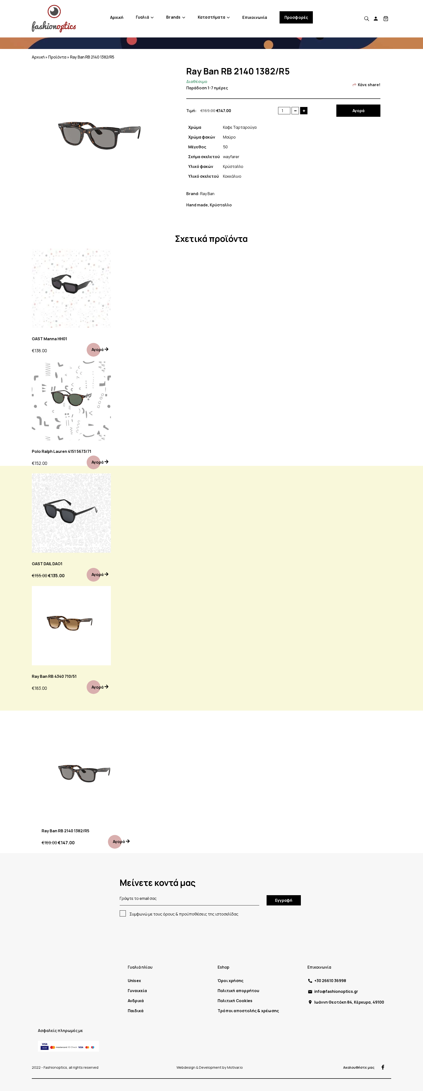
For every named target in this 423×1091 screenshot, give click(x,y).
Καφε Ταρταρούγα (240, 127)
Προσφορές (296, 17)
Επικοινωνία (254, 17)
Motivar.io (235, 1067)
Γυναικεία (137, 990)
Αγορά (358, 110)
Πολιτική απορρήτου (238, 990)
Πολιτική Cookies (235, 1000)
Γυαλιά (142, 17)
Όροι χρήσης (230, 980)
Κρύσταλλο (233, 166)
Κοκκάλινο (232, 176)
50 (225, 147)
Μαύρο (229, 137)
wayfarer (231, 156)
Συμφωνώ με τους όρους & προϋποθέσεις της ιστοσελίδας (183, 914)
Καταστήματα (211, 17)
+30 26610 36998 (330, 980)
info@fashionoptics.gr (336, 991)
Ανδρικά (136, 1000)
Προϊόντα (57, 57)
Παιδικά (135, 1010)
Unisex (134, 980)
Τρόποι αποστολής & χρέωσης (248, 1010)
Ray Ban (207, 193)
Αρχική (117, 17)
